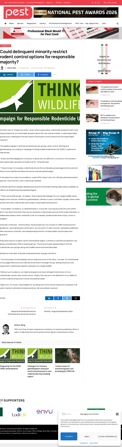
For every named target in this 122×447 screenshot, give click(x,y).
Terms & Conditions (29, 433)
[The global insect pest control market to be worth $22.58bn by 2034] (92, 90)
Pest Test (79, 23)
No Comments (38, 68)
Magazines (31, 23)
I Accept (69, 436)
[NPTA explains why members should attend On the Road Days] (92, 118)
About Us (49, 3)
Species (20, 23)
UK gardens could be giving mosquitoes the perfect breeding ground (111, 103)
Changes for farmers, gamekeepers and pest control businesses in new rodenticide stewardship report (40, 371)
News (11, 23)
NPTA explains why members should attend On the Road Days (110, 117)
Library (43, 23)
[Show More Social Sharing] (54, 74)
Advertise (59, 3)
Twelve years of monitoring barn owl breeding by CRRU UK (64, 369)
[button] (117, 414)
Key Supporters (92, 23)
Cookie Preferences (107, 436)
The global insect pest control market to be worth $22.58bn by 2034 (111, 89)
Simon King (11, 68)
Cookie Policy (84, 443)
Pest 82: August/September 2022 (58, 311)
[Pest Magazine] (18, 12)
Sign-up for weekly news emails (15, 3)
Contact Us (67, 3)
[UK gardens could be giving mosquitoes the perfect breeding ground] (92, 104)
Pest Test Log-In (110, 3)
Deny (87, 436)
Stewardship (5, 46)
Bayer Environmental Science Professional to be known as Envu (22, 312)
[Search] (117, 23)
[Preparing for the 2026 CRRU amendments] (12, 355)
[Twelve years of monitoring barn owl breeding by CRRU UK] (67, 355)
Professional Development (60, 23)
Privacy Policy (93, 443)
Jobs (104, 23)
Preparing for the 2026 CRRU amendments (10, 367)
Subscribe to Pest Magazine (35, 3)
